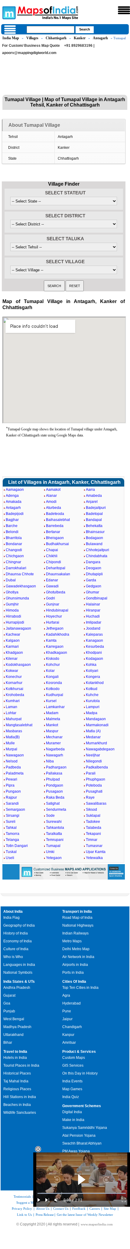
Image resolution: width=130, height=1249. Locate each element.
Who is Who (13, 957)
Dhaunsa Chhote (20, 574)
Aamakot (53, 489)
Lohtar (11, 713)
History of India (15, 933)
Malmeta (53, 719)
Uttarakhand (13, 1035)
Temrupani (54, 840)
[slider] (81, 1193)
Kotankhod (95, 683)
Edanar (52, 580)
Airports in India (75, 965)
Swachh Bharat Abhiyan (82, 1143)
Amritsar (69, 1042)
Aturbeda (53, 508)
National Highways (77, 925)
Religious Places (17, 1089)
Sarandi (12, 803)
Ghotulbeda (55, 592)
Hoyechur (54, 616)
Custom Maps (73, 1058)
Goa (6, 1003)
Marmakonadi (97, 725)
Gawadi (52, 586)
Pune (66, 1011)
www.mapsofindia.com (97, 1224)
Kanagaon (94, 640)
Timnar (91, 840)
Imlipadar (93, 622)
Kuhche (92, 695)
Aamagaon (15, 489)
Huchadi (93, 616)
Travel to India (15, 1051)
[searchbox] (50, 29)
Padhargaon (56, 767)
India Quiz (70, 1097)
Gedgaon (93, 586)
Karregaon (54, 646)
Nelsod (12, 761)
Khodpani (94, 652)
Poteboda (94, 785)
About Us (42, 1208)
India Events (72, 1081)
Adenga (12, 496)
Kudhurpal (54, 695)
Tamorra (12, 834)
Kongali (52, 677)
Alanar (51, 496)
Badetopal (94, 514)
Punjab (9, 1011)
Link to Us (24, 1214)
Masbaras (14, 731)
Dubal (11, 580)
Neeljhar (93, 755)
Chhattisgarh (56, 38)
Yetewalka (94, 858)
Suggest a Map (26, 1202)
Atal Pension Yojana (79, 1135)
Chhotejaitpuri (97, 550)
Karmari (12, 646)
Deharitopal (55, 568)
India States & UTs (19, 981)
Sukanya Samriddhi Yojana (84, 1128)
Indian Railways (75, 933)
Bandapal (94, 520)
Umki (50, 852)
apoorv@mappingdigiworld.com (29, 53)
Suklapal (93, 815)
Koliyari (92, 671)
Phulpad (53, 779)
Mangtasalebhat (19, 725)
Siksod (91, 809)
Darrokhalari (16, 568)
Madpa (91, 713)
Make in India (73, 1120)
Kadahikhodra (57, 634)
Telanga (12, 840)
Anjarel (92, 502)
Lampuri (92, 707)
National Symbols (17, 972)
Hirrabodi (13, 616)
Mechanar (54, 737)
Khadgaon (14, 652)
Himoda (12, 610)
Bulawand (94, 544)
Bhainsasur (95, 532)
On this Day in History (80, 1073)
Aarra (90, 489)
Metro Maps (72, 941)
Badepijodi (15, 514)
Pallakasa (54, 773)
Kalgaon (13, 640)
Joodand (93, 628)
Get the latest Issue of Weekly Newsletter (85, 1214)
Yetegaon (54, 858)
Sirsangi (12, 815)
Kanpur (68, 1035)
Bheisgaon (55, 538)
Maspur (52, 731)
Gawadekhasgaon (21, 586)
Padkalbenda (97, 767)
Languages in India (19, 965)
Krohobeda (15, 695)
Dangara (93, 562)
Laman (11, 707)
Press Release (45, 1214)
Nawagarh (54, 755)
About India (13, 911)
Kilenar (12, 658)
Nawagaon (15, 755)
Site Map (110, 1208)
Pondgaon (54, 785)
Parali (91, 773)
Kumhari (13, 701)
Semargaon (15, 809)
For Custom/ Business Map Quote (31, 45)
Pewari (11, 779)
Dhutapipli (94, 574)
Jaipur (67, 1019)
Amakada (13, 502)
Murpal (11, 749)
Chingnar (13, 562)
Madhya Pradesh (17, 1027)
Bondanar (14, 544)
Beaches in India (17, 1105)
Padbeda (13, 767)
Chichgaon (15, 556)
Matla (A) (93, 731)
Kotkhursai (14, 689)
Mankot (52, 725)
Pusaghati (94, 791)
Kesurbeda (95, 646)
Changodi (14, 550)
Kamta (51, 640)
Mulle (10, 743)
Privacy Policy (22, 1208)
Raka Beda (55, 797)
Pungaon (13, 791)
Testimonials (22, 1196)
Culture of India (15, 949)
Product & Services (79, 1051)
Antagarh (100, 38)
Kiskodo (52, 658)
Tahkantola (55, 828)
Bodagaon (94, 538)
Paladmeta (15, 773)
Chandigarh (72, 1027)
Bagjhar (12, 520)
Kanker (80, 38)
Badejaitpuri (96, 508)
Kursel (51, 701)
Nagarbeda (55, 749)
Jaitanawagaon (18, 628)
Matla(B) (13, 737)
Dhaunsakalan (58, 574)
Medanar (93, 737)
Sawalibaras (96, 803)
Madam (52, 713)
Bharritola (14, 538)
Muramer (53, 743)
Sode (50, 815)
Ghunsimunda (17, 598)
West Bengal (13, 1019)
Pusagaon (54, 791)
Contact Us (60, 1208)
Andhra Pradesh (16, 987)
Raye (90, 797)
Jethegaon (54, 628)
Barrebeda (54, 526)
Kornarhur (14, 683)
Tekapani (93, 834)
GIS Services (72, 1065)
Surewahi (54, 821)
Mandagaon (96, 719)
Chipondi (53, 562)
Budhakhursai (57, 544)
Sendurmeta (56, 809)
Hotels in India (15, 1058)
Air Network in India (78, 957)
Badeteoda (55, 514)
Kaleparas (94, 634)
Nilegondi (94, 761)
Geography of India (19, 925)
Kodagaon (94, 658)
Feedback (79, 1208)
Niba (50, 761)
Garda (91, 580)
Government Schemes (81, 1106)
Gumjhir (12, 604)
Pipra (10, 785)
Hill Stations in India (19, 1097)
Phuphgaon (95, 779)
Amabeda (94, 496)
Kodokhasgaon (18, 665)
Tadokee (93, 821)
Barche (12, 526)
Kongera (93, 677)
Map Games (72, 1089)
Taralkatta (54, 834)
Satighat (53, 803)
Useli (10, 858)
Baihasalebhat (58, 520)
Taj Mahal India (15, 1081)
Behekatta (94, 526)
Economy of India (17, 941)
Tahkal (11, 828)
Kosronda (54, 683)
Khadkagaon (56, 652)
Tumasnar (94, 846)
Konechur (14, 677)
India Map (10, 38)
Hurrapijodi (15, 622)
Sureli (10, 821)
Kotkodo (53, 689)
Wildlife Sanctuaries (19, 1112)
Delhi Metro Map (75, 949)
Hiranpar (93, 610)
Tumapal (53, 846)
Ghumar (92, 592)
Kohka (91, 665)
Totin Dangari (17, 846)
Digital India (72, 1112)
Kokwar (12, 671)
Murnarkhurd (96, 743)
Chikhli (51, 556)
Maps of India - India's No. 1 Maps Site (8, 12)
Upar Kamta (96, 852)
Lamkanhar (55, 707)
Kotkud (91, 689)
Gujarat (9, 995)
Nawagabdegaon (100, 749)
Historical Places (17, 1073)
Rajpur (11, 797)
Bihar (7, 1042)
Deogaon (93, 568)
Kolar (50, 671)
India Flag (11, 917)
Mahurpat (13, 719)
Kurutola (93, 701)
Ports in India (73, 972)
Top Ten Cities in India (80, 987)
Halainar (93, 604)
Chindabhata (96, 556)
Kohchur (53, 665)
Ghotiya (12, 592)
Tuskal (11, 852)
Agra (66, 995)
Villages (32, 38)
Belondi (12, 532)
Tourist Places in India (21, 1065)
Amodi (51, 502)
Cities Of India (74, 981)
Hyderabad (71, 1003)
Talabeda (93, 828)
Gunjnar (52, 604)
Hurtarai (52, 622)
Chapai (52, 550)
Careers (94, 1208)
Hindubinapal (57, 610)
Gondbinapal (96, 598)
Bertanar (53, 532)
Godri (50, 598)
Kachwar (13, 634)
